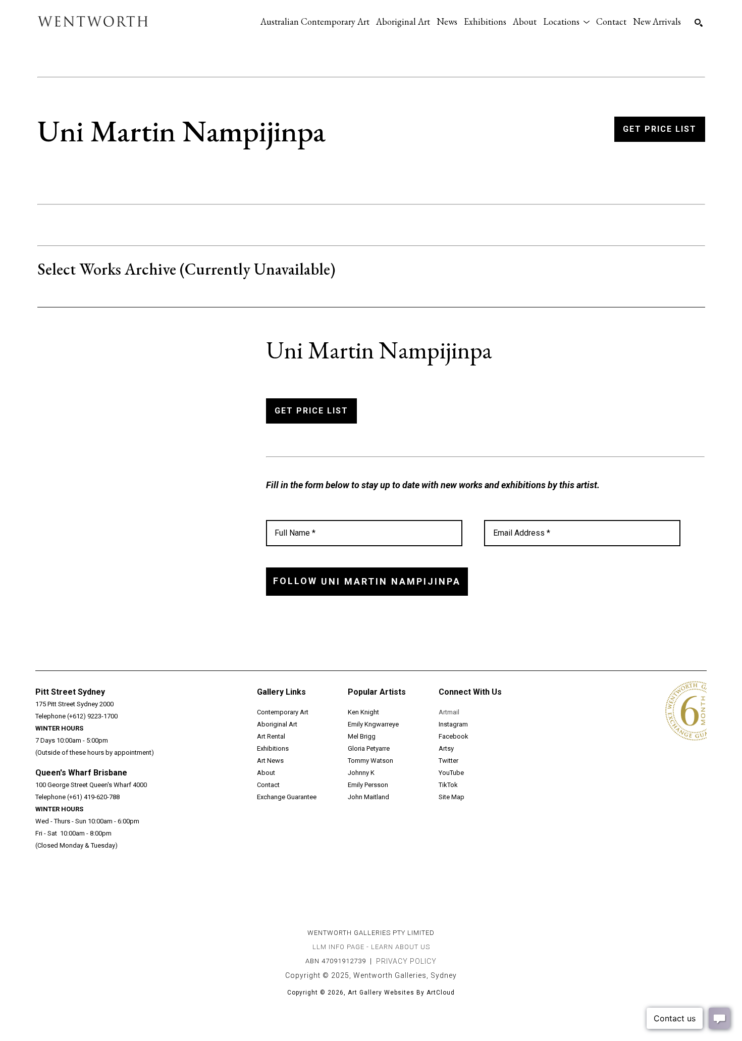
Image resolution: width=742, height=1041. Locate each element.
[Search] (699, 23)
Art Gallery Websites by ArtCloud (401, 992)
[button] (566, 21)
